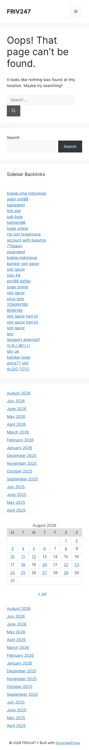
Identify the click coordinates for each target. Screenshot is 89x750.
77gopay (14, 246)
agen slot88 (17, 199)
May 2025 (16, 502)
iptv (10, 334)
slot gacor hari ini (22, 316)
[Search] (13, 110)
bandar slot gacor (23, 263)
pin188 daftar (19, 281)
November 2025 (22, 463)
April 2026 (16, 424)
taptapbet (16, 205)
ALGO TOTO (18, 369)
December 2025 (21, 455)
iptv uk (13, 351)
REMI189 (15, 310)
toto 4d (13, 275)
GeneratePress (68, 743)
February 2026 (20, 440)
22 (66, 564)
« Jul (42, 593)
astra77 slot (18, 363)
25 (23, 572)
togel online (17, 228)
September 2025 (22, 479)
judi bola (15, 216)
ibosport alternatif (23, 339)
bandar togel (18, 357)
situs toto (15, 298)
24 (12, 572)
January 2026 (19, 447)
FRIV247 (19, 11)
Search (13, 137)
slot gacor (16, 269)
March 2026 (18, 432)
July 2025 (16, 487)
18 (23, 564)
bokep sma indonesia (26, 193)
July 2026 (16, 401)
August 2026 (19, 393)
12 (34, 556)
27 (44, 572)
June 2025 (16, 494)
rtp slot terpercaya (24, 234)
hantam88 (16, 222)
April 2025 (16, 510)
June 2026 (16, 408)
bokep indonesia (22, 257)
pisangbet (16, 252)
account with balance (26, 240)
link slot (14, 211)
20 (44, 564)
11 (23, 556)
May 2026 (16, 416)
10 (12, 556)
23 (76, 564)
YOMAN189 (17, 304)
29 (66, 572)
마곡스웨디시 (18, 345)
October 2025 (19, 471)
